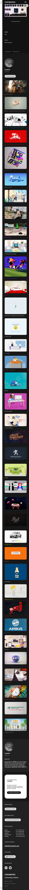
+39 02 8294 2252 (20, 836)
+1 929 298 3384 (20, 831)
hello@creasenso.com (12, 846)
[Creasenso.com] (10, 2)
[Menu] (25, 2)
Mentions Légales (8, 881)
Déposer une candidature (12, 819)
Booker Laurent (10, 76)
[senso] (1, 2)
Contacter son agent (13, 792)
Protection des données (10, 883)
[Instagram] (6, 867)
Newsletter (11, 856)
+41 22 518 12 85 (20, 833)
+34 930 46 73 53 (20, 834)
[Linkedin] (10, 867)
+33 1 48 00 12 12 (20, 830)
